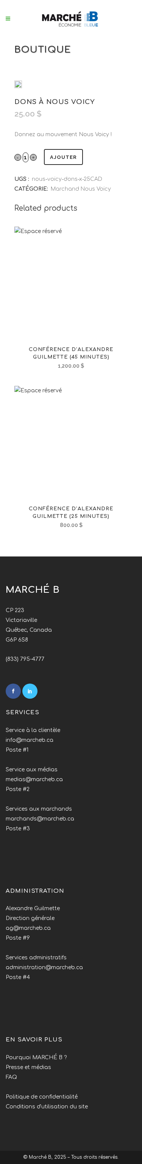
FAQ (11, 1077)
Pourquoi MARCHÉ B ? (36, 1057)
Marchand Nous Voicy (81, 189)
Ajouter (63, 157)
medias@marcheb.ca (34, 779)
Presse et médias (28, 1067)
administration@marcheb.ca (44, 967)
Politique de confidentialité (42, 1097)
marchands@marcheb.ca (40, 819)
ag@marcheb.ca (28, 928)
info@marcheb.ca (29, 740)
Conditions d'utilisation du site (47, 1107)
